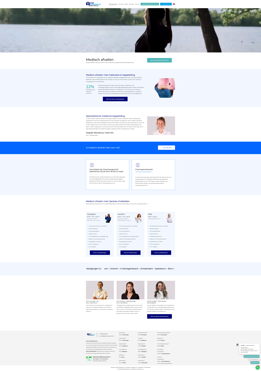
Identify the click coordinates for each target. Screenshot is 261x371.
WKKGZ (113, 367)
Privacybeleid (147, 367)
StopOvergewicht (125, 369)
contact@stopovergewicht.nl (106, 336)
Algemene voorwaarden (137, 367)
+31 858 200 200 (103, 334)
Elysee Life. (140, 369)
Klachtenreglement (120, 367)
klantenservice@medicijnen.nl (99, 360)
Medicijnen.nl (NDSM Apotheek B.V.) (102, 356)
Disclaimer (128, 367)
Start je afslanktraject (100, 252)
